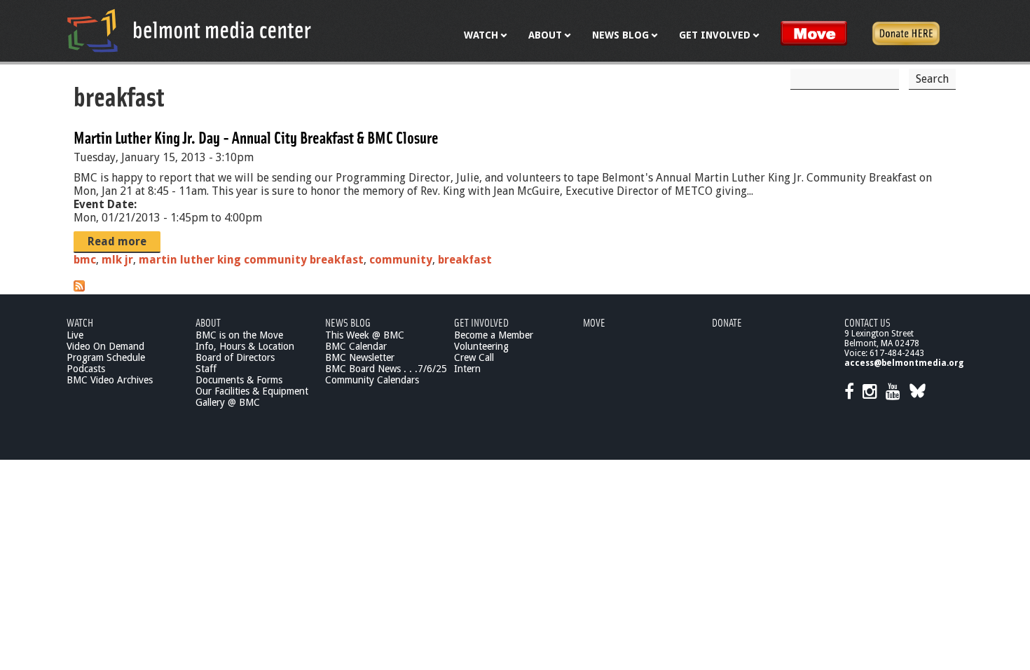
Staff (206, 368)
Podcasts (86, 368)
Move (594, 322)
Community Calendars (372, 379)
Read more (117, 241)
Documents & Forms (238, 379)
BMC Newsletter (359, 357)
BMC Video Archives (110, 379)
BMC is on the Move (239, 335)
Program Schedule (106, 357)
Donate (727, 322)
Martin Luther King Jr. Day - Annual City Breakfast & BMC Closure (256, 137)
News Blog (348, 322)
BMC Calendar (356, 346)
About (208, 322)
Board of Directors (235, 357)
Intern (467, 368)
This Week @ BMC (364, 335)
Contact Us (867, 322)
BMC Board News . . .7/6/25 (386, 368)
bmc (85, 259)
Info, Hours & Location (244, 346)
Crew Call (474, 357)
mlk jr (117, 259)
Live (75, 335)
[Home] (189, 30)
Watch (80, 322)
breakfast (465, 259)
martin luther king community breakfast (251, 259)
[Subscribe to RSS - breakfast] (79, 287)
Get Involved (481, 322)
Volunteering (481, 346)
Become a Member (493, 335)
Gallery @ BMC (227, 402)
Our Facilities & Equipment (251, 391)
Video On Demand (105, 346)
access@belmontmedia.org (903, 363)
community (400, 259)
